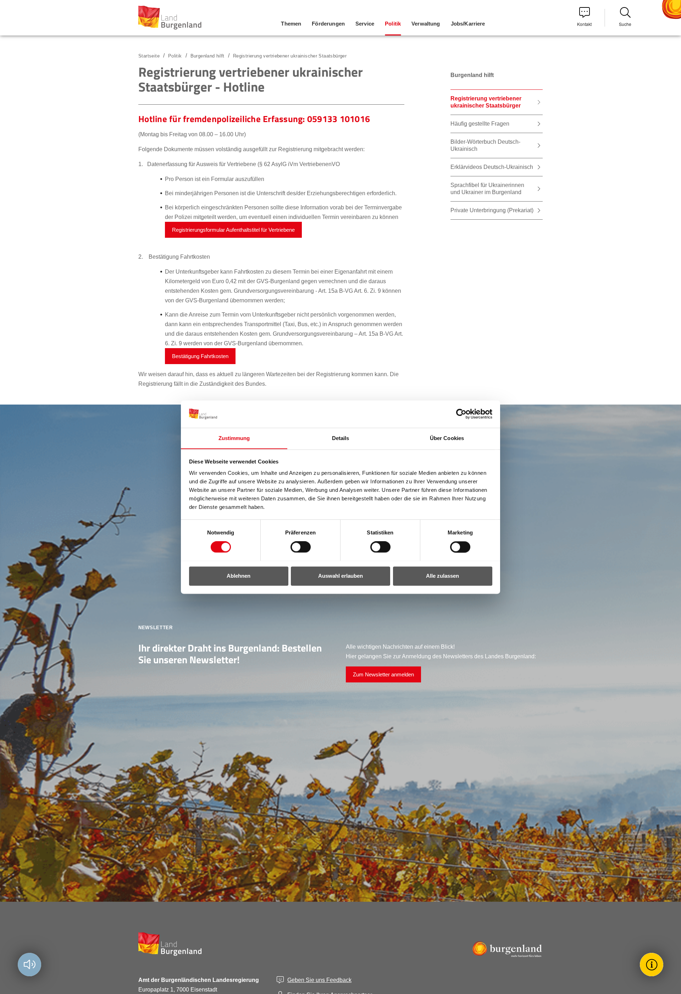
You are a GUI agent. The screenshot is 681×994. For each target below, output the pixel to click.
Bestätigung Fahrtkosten (200, 356)
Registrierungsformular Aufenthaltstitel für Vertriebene (233, 230)
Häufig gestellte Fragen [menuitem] (479, 124)
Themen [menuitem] (291, 24)
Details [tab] (340, 438)
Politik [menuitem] (393, 24)
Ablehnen (238, 576)
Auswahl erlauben (340, 576)
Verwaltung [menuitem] (425, 24)
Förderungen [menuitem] (328, 24)
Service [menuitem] (364, 24)
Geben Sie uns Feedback (319, 980)
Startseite (149, 56)
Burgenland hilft (207, 56)
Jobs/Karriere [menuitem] (468, 24)
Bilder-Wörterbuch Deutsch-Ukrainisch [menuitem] (485, 145)
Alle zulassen (442, 576)
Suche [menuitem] (625, 24)
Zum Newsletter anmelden (383, 674)
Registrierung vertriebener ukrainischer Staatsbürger (290, 56)
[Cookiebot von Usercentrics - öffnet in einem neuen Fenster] (461, 413)
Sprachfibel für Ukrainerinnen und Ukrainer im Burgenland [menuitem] (487, 188)
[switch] (296, 547)
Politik (175, 56)
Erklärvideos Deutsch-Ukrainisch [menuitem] (491, 167)
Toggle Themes (652, 964)
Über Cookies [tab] (447, 438)
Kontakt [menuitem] (584, 24)
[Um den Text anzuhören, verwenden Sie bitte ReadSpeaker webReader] (29, 964)
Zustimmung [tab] (234, 438)
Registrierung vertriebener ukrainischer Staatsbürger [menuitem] (485, 102)
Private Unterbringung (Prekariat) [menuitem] (491, 210)
